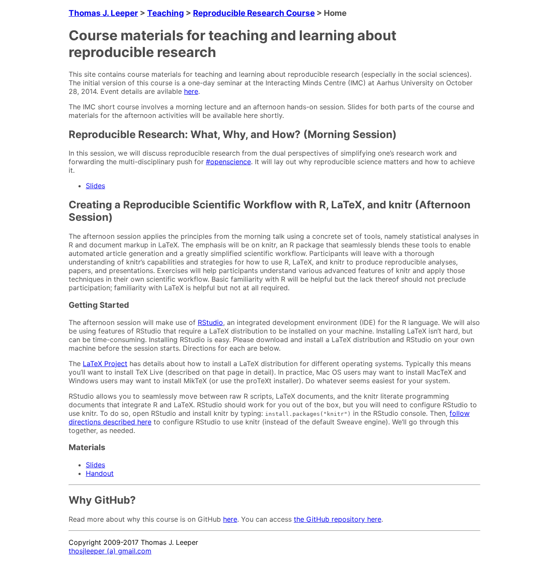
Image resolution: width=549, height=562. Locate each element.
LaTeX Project (105, 363)
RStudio (210, 322)
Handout (100, 473)
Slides (95, 185)
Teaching (165, 13)
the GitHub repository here (337, 519)
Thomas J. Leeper (103, 13)
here (191, 91)
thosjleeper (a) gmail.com (110, 551)
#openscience (228, 161)
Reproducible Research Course (254, 13)
